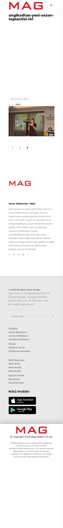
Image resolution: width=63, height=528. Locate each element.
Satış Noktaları (18, 332)
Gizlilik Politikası (19, 339)
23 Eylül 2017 (20, 99)
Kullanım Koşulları (20, 351)
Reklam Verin (17, 347)
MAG (18, 104)
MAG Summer (17, 360)
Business (14, 379)
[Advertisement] (31, 55)
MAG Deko (15, 371)
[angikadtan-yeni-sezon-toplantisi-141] (31, 183)
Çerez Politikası (18, 335)
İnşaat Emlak (16, 375)
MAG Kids (14, 363)
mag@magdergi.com (23, 304)
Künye (12, 344)
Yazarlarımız (16, 382)
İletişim (13, 328)
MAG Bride (15, 367)
